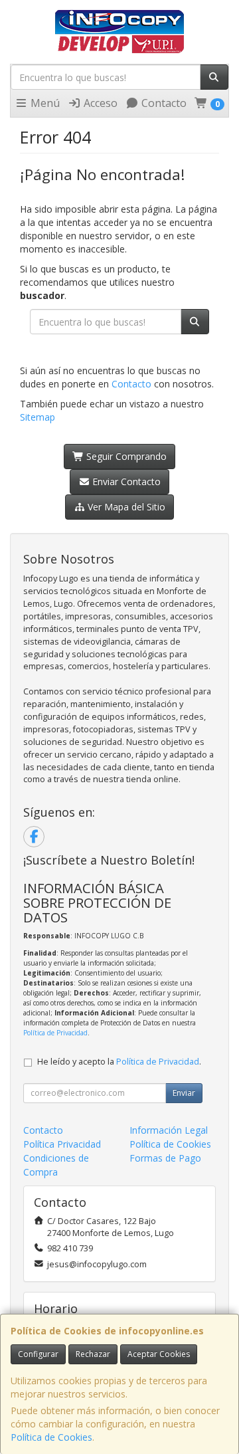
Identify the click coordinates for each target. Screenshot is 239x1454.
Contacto (163, 103)
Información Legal (168, 1130)
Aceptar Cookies (158, 1354)
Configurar (38, 1354)
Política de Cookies (51, 1437)
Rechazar (93, 1354)
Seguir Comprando (125, 456)
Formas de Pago (165, 1158)
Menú (44, 103)
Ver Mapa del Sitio (125, 506)
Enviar (184, 1092)
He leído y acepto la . (119, 1061)
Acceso (99, 103)
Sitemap (37, 417)
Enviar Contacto (125, 481)
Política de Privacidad (55, 1032)
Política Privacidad (62, 1144)
